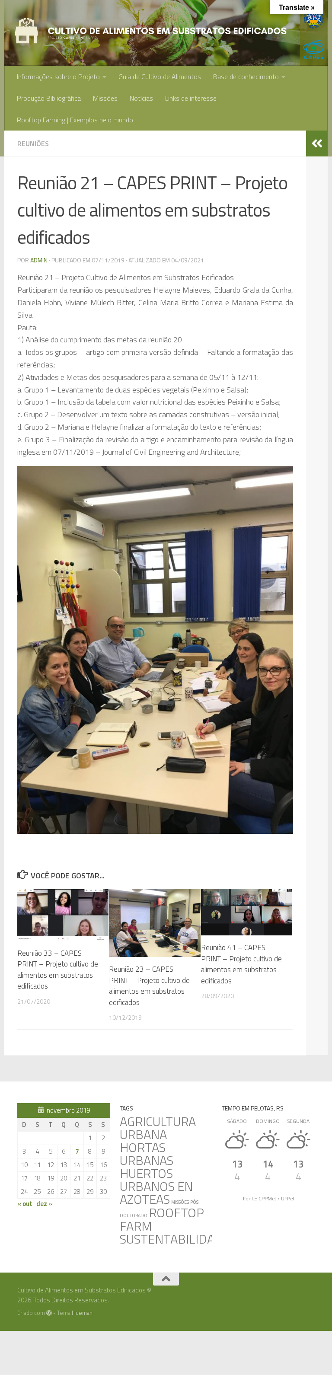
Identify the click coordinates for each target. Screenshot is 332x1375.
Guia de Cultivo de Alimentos (159, 76)
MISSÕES (180, 1202)
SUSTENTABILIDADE (175, 1238)
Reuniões (33, 143)
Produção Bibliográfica (49, 98)
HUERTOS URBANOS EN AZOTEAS (156, 1186)
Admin (39, 260)
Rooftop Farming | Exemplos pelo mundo (75, 120)
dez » (44, 1204)
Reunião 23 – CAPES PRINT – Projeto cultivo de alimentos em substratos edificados (149, 985)
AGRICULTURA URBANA (158, 1128)
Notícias (141, 98)
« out (24, 1204)
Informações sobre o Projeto (58, 76)
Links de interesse (191, 98)
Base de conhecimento (246, 76)
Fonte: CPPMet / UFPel (268, 1198)
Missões (105, 98)
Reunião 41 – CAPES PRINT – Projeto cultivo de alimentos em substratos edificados (241, 964)
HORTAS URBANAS (146, 1154)
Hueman (82, 1312)
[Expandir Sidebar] (317, 143)
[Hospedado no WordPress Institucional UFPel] (49, 1313)
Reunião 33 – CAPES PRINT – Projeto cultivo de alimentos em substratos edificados (57, 970)
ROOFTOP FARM (162, 1219)
